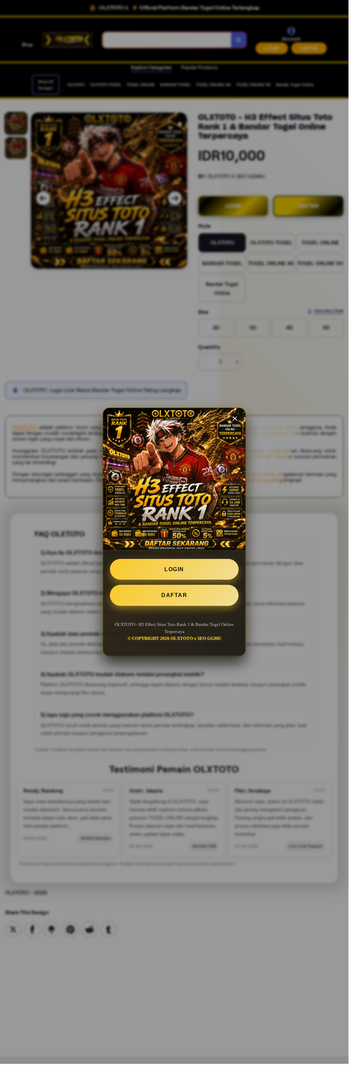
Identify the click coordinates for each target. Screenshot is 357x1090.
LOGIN (174, 569)
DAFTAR (174, 595)
